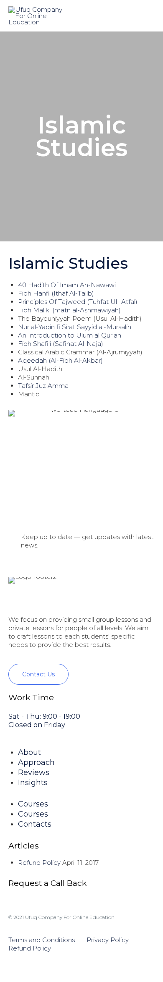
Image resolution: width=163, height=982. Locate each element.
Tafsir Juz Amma (43, 386)
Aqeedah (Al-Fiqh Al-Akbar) (60, 360)
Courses (33, 804)
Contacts (34, 824)
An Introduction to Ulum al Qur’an (69, 335)
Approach (36, 762)
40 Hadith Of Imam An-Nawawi (67, 285)
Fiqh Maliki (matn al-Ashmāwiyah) (69, 310)
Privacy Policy (108, 940)
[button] (38, 674)
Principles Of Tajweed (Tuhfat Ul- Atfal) (78, 302)
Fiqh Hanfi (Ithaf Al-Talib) (56, 293)
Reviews (33, 772)
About (29, 752)
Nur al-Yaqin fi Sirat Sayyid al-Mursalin (74, 327)
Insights (33, 782)
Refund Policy (39, 863)
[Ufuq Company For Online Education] (36, 15)
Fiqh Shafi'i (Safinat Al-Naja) (60, 344)
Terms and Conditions (42, 940)
